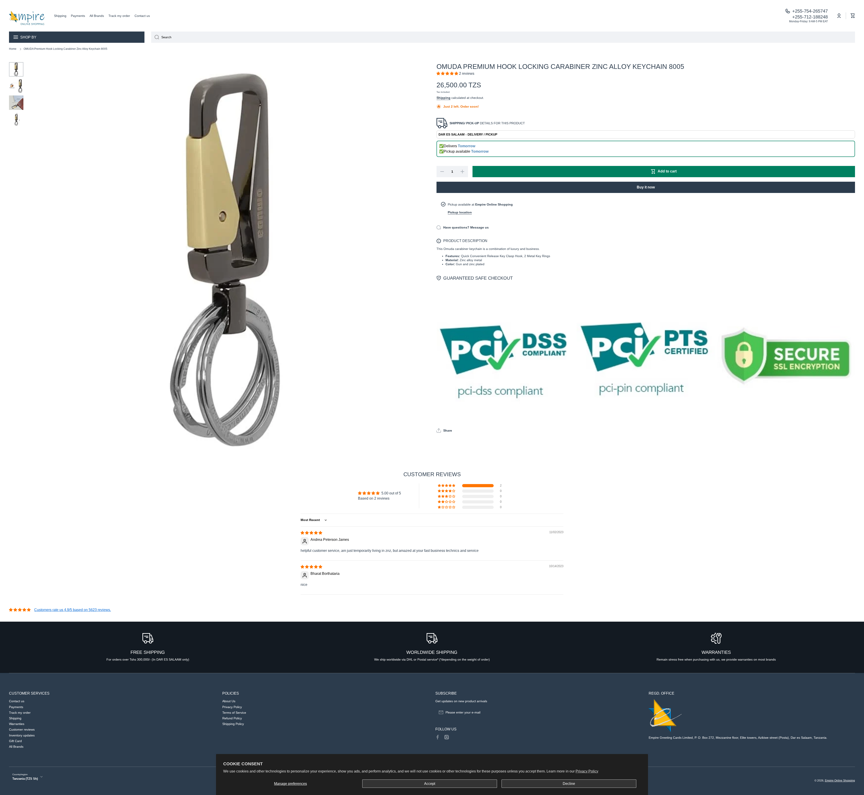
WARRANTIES (716, 652)
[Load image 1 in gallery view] (16, 69)
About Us (228, 701)
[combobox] (503, 37)
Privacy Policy (587, 771)
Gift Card (15, 741)
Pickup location (460, 212)
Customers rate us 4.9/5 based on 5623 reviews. (72, 610)
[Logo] (27, 16)
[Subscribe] (636, 712)
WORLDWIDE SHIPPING (431, 652)
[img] (311, 533)
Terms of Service (234, 712)
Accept (429, 784)
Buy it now (646, 187)
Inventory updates (22, 735)
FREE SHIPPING (147, 652)
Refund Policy (232, 718)
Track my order (20, 712)
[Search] (155, 37)
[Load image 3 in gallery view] (16, 102)
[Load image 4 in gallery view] (16, 119)
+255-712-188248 (810, 16)
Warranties (16, 724)
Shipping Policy (233, 724)
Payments (16, 707)
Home (12, 48)
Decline (569, 784)
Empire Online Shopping (840, 780)
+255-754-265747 (810, 11)
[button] (852, 16)
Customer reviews (22, 729)
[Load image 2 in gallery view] (16, 86)
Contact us (16, 701)
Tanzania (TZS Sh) (25, 778)
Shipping (443, 98)
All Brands (16, 746)
